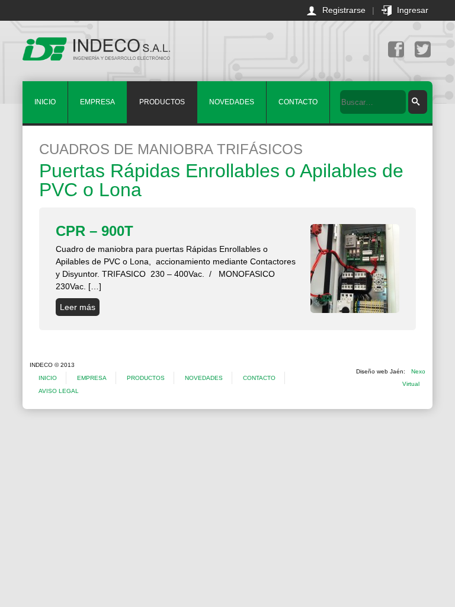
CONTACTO (298, 102)
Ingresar (412, 10)
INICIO (45, 102)
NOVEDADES (231, 102)
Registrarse (344, 10)
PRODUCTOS (162, 102)
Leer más (77, 307)
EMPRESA (97, 102)
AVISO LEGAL (59, 391)
